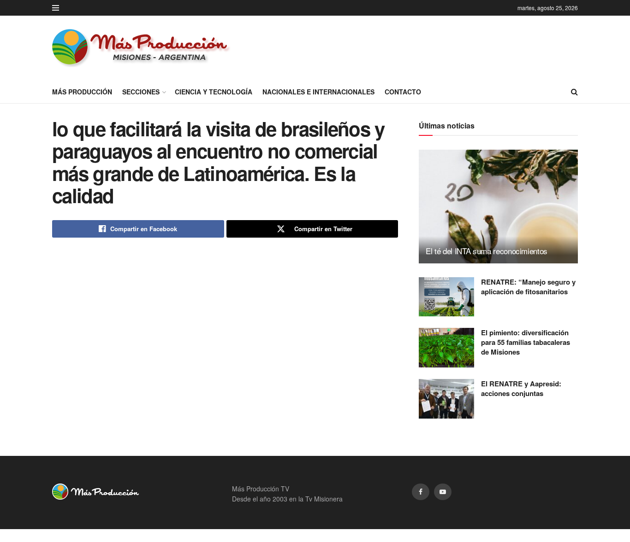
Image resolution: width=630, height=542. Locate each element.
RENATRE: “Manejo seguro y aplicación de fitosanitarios (528, 287)
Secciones (141, 91)
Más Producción (82, 91)
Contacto (403, 91)
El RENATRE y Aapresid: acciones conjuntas (521, 388)
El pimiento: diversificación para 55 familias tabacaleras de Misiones (525, 342)
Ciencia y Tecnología (213, 91)
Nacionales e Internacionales (318, 91)
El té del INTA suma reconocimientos (486, 250)
